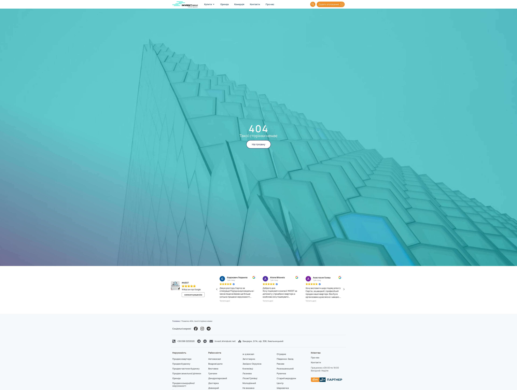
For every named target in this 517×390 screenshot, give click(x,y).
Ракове (280, 363)
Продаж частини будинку (186, 368)
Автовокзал (214, 358)
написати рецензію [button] (193, 294)
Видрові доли (215, 363)
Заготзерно (248, 358)
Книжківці (247, 368)
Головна (176, 321)
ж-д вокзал (248, 354)
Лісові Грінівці (249, 378)
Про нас (315, 357)
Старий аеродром (286, 378)
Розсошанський (285, 368)
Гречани (212, 373)
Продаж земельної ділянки (186, 373)
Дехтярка (213, 383)
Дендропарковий (217, 378)
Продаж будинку (181, 363)
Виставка (213, 368)
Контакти (316, 362)
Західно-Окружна (251, 363)
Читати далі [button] (225, 301)
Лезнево (247, 373)
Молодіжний (249, 383)
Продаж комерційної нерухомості (183, 384)
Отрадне (281, 354)
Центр (280, 383)
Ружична (281, 373)
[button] (344, 289)
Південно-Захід (285, 358)
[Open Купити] (214, 4)
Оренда (176, 378)
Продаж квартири (181, 358)
